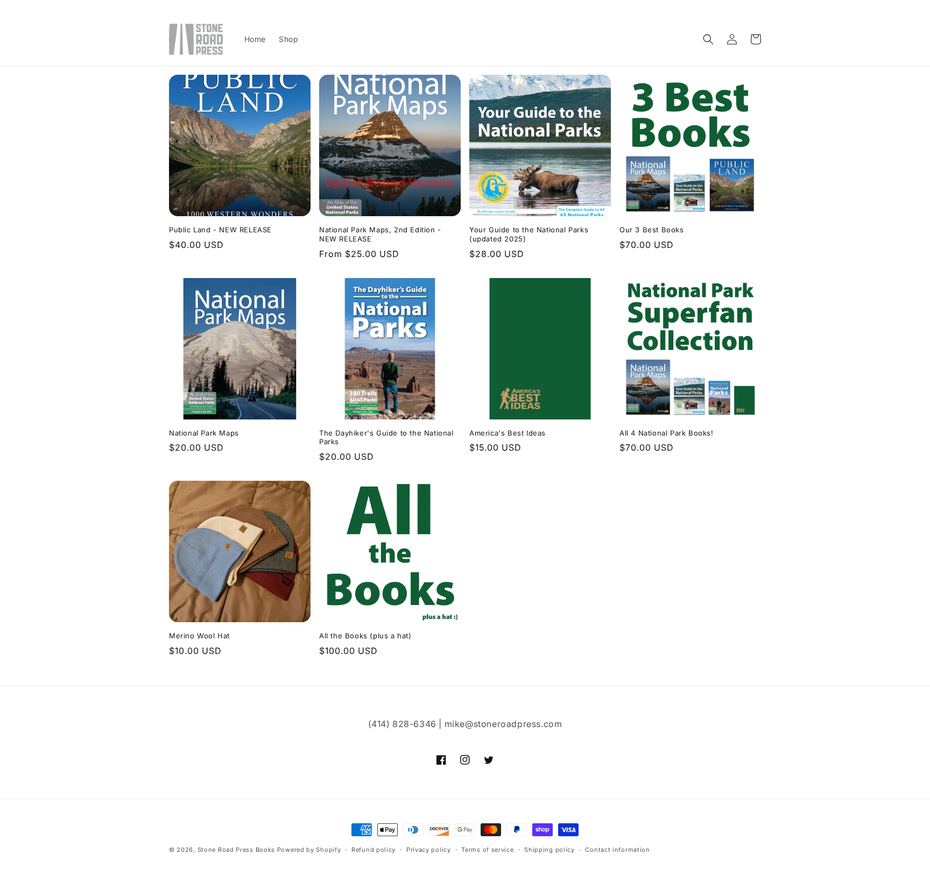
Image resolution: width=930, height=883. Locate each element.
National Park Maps (204, 433)
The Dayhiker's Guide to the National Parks (386, 437)
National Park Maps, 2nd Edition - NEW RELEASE (380, 234)
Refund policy (373, 849)
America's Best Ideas (507, 433)
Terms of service (487, 849)
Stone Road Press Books (236, 849)
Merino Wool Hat (199, 635)
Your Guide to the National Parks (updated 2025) (528, 234)
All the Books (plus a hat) (365, 635)
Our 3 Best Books (651, 229)
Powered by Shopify (309, 849)
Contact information (617, 849)
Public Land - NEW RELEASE (220, 229)
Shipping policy (549, 849)
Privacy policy (428, 849)
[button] (708, 39)
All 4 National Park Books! (666, 433)
